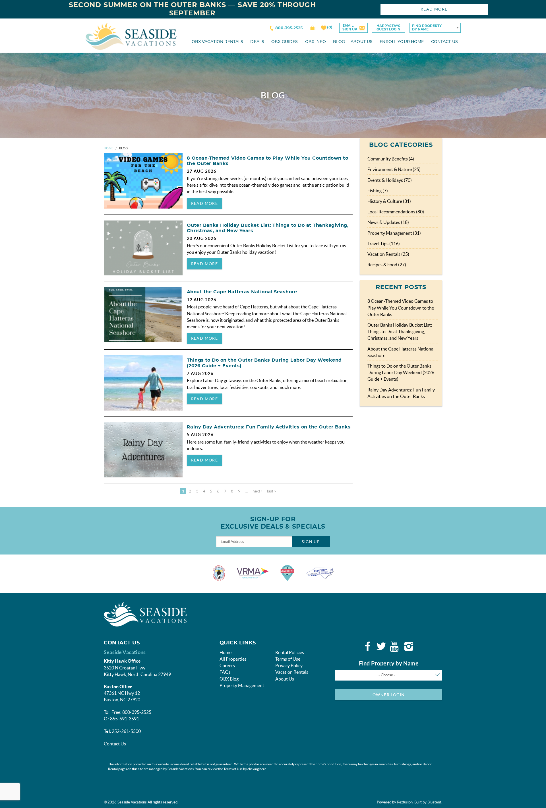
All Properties (233, 658)
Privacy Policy (289, 665)
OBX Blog (229, 678)
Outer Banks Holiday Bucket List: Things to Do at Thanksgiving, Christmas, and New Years (399, 331)
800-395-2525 (289, 28)
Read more (204, 203)
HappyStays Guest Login (388, 27)
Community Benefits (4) (390, 158)
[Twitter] (381, 646)
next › (257, 491)
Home (108, 148)
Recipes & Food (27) (386, 264)
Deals (257, 42)
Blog (339, 42)
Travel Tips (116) (383, 243)
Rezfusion (405, 802)
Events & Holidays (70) (389, 180)
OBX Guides (284, 42)
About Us (362, 42)
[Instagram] (408, 646)
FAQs (225, 672)
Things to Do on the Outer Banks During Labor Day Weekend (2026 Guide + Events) (400, 372)
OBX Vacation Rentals (217, 42)
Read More (434, 9)
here (262, 769)
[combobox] (435, 28)
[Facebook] (367, 646)
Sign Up (311, 541)
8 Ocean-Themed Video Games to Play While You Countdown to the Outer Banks (400, 307)
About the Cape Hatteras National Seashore (242, 292)
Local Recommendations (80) (395, 211)
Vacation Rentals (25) (388, 254)
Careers (227, 665)
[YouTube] (395, 646)
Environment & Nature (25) (394, 169)
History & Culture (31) (389, 201)
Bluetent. (434, 802)
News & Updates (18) (388, 222)
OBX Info (315, 42)
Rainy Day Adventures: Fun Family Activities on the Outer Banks (269, 427)
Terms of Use (287, 658)
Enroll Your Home (402, 42)
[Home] (131, 35)
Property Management (242, 685)
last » (271, 491)
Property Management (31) (394, 233)
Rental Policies (289, 652)
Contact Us (444, 42)
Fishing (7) (377, 190)
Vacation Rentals (291, 672)
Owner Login (389, 694)
